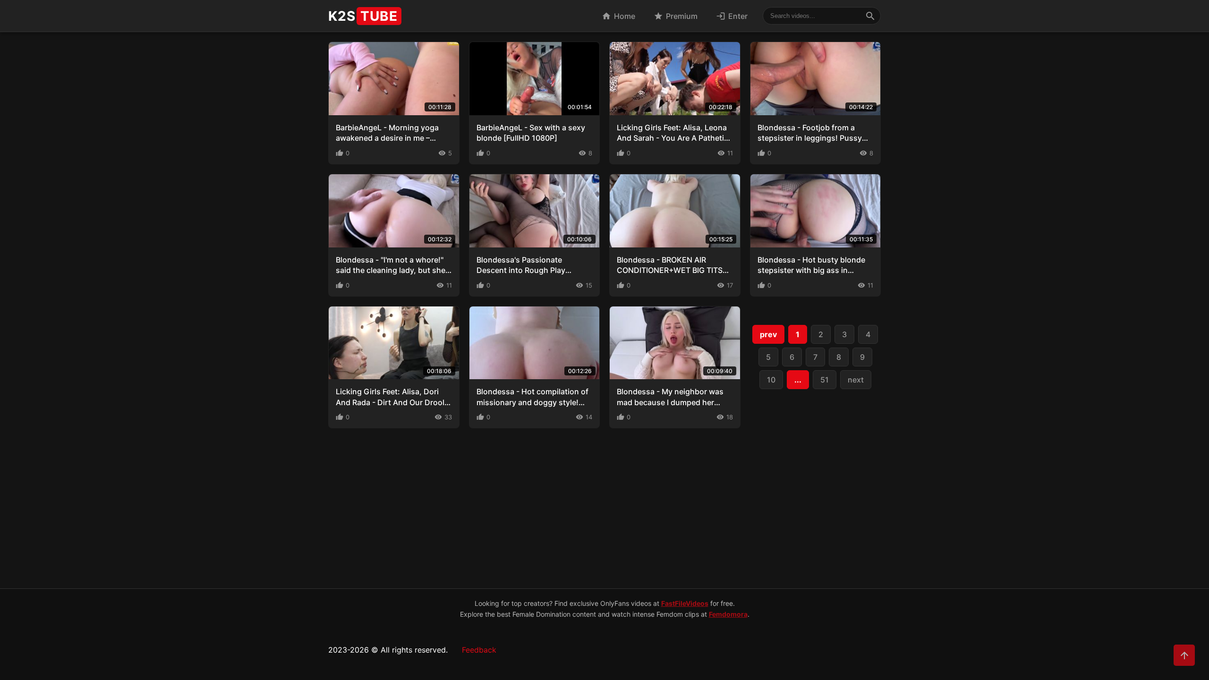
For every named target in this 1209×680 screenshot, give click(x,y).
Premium (676, 16)
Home (618, 16)
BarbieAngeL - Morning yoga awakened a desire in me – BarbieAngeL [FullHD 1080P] (387, 138)
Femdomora (728, 614)
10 (771, 379)
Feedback (479, 649)
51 (824, 379)
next (856, 379)
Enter (732, 16)
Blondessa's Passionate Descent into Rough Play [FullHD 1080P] (521, 270)
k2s (363, 16)
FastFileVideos (684, 603)
